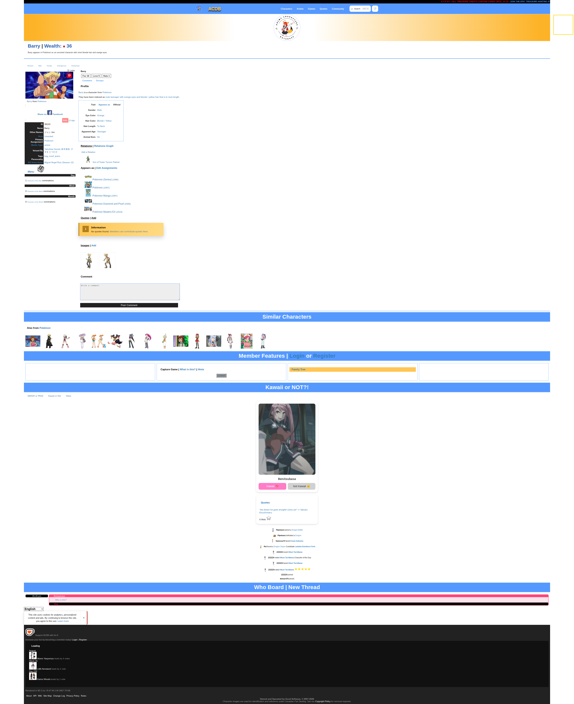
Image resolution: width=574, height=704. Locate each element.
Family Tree (298, 369)
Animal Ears (75, 66)
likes (262, 519)
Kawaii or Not (54, 396)
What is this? (188, 369)
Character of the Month (35, 202)
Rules (83, 696)
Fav (86, 76)
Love (96, 76)
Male (40, 66)
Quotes (323, 8)
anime (47, 145)
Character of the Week (35, 191)
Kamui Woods (43, 679)
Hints (201, 369)
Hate (106, 76)
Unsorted (48, 136)
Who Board (269, 587)
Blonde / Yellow (104, 121)
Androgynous (61, 66)
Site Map (47, 696)
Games (311, 8)
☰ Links (71, 70)
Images (85, 245)
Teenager (101, 131)
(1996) (115, 179)
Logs (72, 120)
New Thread (304, 587)
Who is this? (61, 600)
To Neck (101, 126)
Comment (87, 80)
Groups (100, 80)
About (29, 696)
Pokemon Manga (101, 195)
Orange (100, 115)
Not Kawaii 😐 (301, 486)
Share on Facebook (50, 114)
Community (338, 8)
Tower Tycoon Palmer (109, 162)
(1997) (106, 187)
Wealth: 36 (58, 46)
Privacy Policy (72, 696)
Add (93, 218)
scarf (51, 156)
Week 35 (33, 661)
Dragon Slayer (280, 547)
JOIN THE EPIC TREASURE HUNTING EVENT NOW (504, 1)
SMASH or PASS (35, 396)
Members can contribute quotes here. (129, 231)
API (34, 696)
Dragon (298, 535)
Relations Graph (103, 146)
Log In (375, 8)
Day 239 (33, 671)
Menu (31, 171)
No (98, 137)
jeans (57, 156)
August (32, 650)
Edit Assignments (106, 168)
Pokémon (42, 101)
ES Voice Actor (35, 162)
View (56, 604)
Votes (68, 396)
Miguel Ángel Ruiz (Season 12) (59, 162)
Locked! (221, 375)
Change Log (59, 696)
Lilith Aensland (44, 669)
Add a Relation (88, 152)
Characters (286, 8)
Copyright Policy (322, 701)
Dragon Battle (297, 530)
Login (297, 356)
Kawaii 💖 (272, 486)
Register (324, 356)
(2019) (119, 212)
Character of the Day (34, 181)
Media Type (37, 145)
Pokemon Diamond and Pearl (108, 203)
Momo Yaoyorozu (45, 658)
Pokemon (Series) (102, 179)
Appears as (104, 104)
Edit (65, 120)
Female (49, 66)
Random (30, 66)
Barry (34, 46)
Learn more (63, 621)
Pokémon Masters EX (104, 212)
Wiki (40, 696)
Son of (96, 162)
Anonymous (59, 596)
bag (46, 156)
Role (40, 136)
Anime (300, 8)
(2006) (128, 204)
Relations (86, 146)
